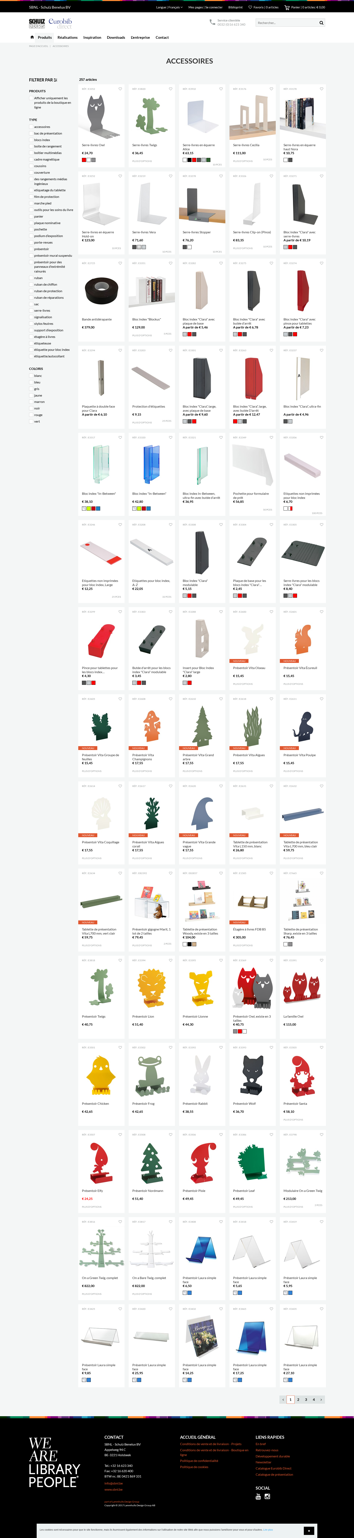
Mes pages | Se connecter (205, 7)
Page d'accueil (38, 46)
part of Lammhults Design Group (121, 1501)
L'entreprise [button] (140, 37)
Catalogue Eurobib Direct (274, 1468)
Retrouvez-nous (267, 1450)
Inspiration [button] (92, 37)
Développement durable (273, 1456)
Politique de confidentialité (199, 1461)
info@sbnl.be (113, 1483)
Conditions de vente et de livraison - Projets (211, 1444)
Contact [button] (162, 37)
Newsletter (263, 1462)
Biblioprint (235, 7)
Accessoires (61, 46)
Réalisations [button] (68, 37)
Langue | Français (168, 7)
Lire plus (268, 1529)
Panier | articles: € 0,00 (308, 7)
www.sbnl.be (113, 1489)
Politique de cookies (194, 1467)
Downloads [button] (116, 37)
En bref (261, 1444)
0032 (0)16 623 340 (231, 24)
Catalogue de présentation (274, 1474)
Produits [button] (45, 37)
